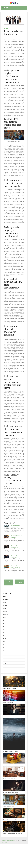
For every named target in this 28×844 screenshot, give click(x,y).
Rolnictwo (5, 638)
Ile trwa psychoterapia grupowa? (10, 751)
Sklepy (4, 641)
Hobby (4, 608)
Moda (4, 617)
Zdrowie (5, 669)
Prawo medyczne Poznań (9, 716)
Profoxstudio (4, 842)
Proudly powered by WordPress (8, 840)
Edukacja (5, 605)
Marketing (5, 614)
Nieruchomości (6, 623)
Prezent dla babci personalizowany (11, 819)
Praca (4, 629)
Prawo (6, 28)
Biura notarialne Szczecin (9, 778)
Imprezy (5, 611)
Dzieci (4, 602)
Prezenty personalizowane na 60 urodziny (12, 833)
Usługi (4, 663)
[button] (14, 8)
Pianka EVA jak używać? (8, 702)
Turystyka (5, 653)
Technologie (6, 647)
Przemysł (5, 635)
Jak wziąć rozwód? (19, 581)
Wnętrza (5, 666)
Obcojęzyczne (6, 626)
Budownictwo (6, 599)
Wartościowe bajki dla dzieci (9, 688)
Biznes (4, 596)
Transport (5, 650)
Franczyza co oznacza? (8, 582)
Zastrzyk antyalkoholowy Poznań (10, 792)
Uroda (4, 660)
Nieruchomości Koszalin (8, 806)
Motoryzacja (6, 620)
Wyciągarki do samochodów (9, 765)
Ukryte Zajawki (6, 656)
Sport (4, 644)
